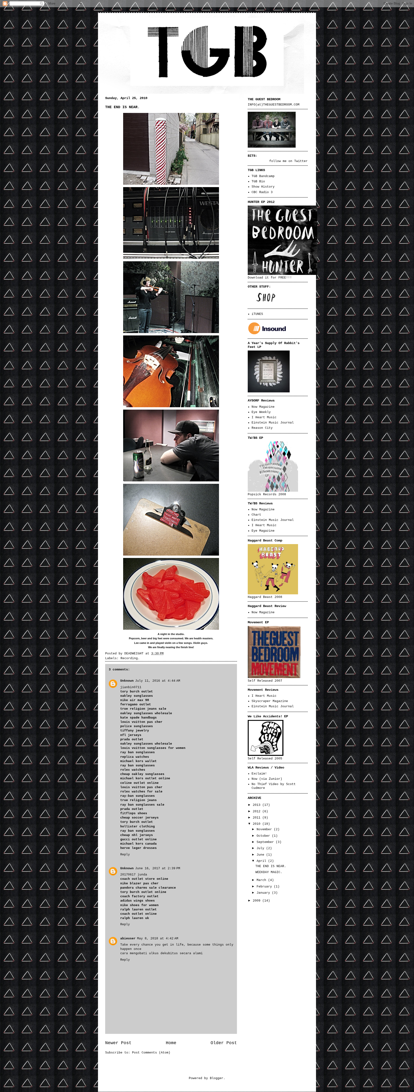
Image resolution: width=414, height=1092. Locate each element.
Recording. (130, 658)
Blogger (216, 1078)
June (261, 855)
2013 (257, 805)
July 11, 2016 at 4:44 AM (157, 681)
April (262, 861)
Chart (256, 515)
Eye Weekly (261, 412)
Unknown (127, 681)
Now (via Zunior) (267, 779)
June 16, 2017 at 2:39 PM (157, 868)
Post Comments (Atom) (151, 1052)
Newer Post (118, 1043)
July (261, 848)
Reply (125, 854)
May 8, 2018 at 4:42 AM (157, 938)
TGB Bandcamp (263, 176)
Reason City (262, 428)
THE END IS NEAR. (270, 866)
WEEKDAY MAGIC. (268, 872)
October (264, 836)
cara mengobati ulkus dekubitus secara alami (161, 953)
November (265, 829)
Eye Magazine (263, 531)
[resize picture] (272, 147)
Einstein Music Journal (273, 422)
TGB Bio (258, 181)
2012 (257, 811)
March (262, 880)
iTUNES (257, 314)
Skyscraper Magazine (270, 701)
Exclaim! (259, 773)
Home (171, 1043)
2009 (257, 901)
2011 (257, 817)
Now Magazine (263, 407)
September (266, 842)
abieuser (128, 938)
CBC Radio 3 (262, 192)
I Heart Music (264, 417)
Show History (263, 187)
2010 (257, 824)
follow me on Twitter (288, 161)
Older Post (224, 1043)
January (264, 893)
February (265, 886)
